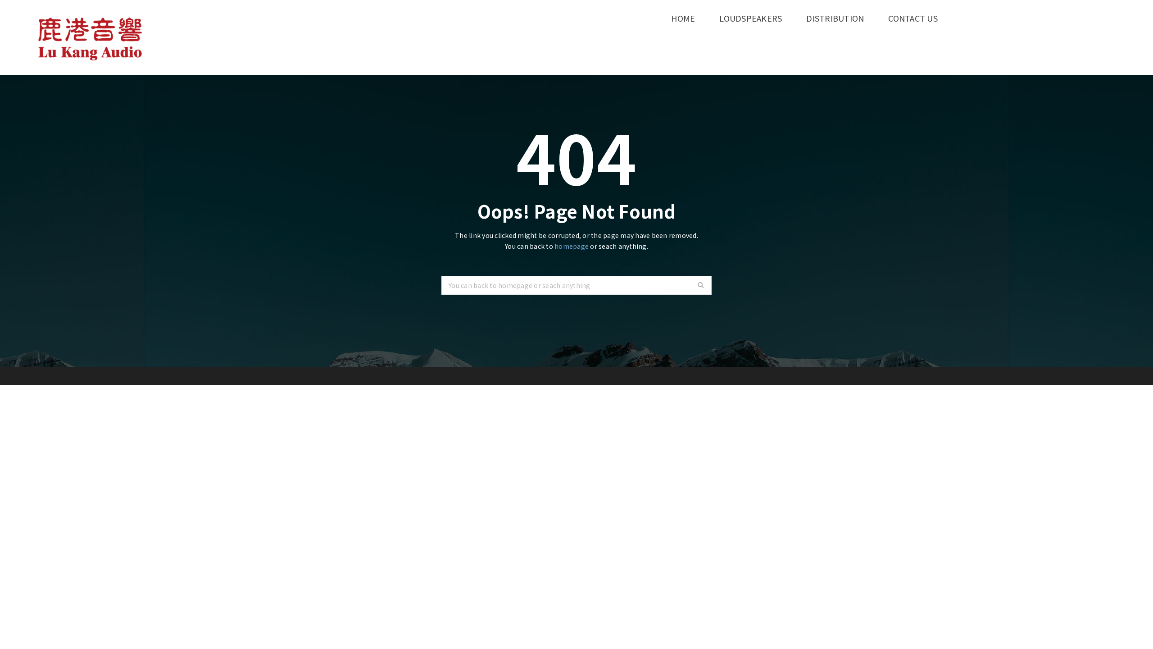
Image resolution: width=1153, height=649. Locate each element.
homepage (571, 246)
